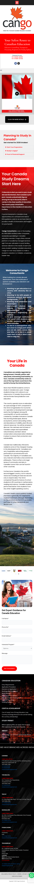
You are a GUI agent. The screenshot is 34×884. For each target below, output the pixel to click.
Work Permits (6, 693)
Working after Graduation (10, 691)
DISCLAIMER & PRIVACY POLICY (8, 874)
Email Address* (6, 636)
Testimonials (22, 735)
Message (4, 653)
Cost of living (14, 712)
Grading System (7, 702)
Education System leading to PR (11, 698)
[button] (16, 2)
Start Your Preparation (14, 147)
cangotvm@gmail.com (7, 865)
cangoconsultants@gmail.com (9, 769)
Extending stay (20, 727)
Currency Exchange (8, 714)
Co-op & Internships (8, 700)
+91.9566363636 (6, 785)
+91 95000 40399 (17, 57)
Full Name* (5, 618)
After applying (6, 727)
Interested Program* (8, 644)
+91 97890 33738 (17, 58)
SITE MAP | (25, 874)
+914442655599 (6, 767)
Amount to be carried (20, 714)
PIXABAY (20, 876)
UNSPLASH (14, 876)
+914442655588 (6, 766)
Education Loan (23, 712)
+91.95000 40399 (6, 864)
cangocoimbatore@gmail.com (9, 804)
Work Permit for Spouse (9, 695)
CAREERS (19, 874)
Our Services (14, 735)
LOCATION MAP (6, 860)
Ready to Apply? (12, 151)
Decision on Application (9, 689)
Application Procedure (9, 687)
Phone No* (5, 627)
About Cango (6, 735)
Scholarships (14, 717)
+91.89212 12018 (15, 864)
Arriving (13, 727)
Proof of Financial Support (16, 154)
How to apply (26, 725)
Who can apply (16, 725)
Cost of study (6, 712)
